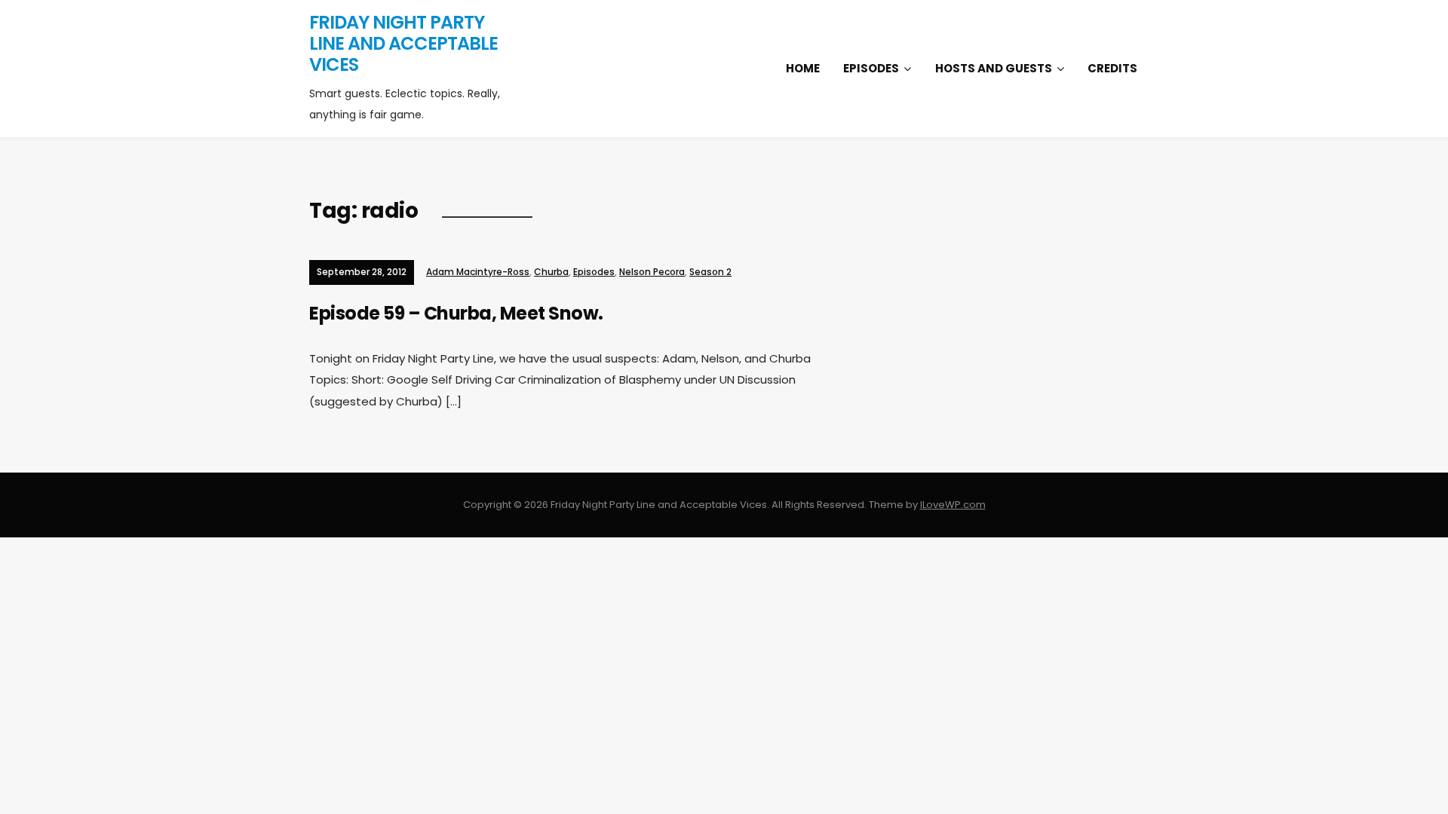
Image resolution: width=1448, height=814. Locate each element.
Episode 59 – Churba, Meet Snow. (456, 313)
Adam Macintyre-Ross (477, 271)
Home (803, 68)
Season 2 (710, 271)
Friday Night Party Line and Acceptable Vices (403, 43)
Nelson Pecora (652, 271)
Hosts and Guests (993, 68)
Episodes (871, 68)
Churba (551, 271)
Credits (1112, 68)
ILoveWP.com (953, 504)
